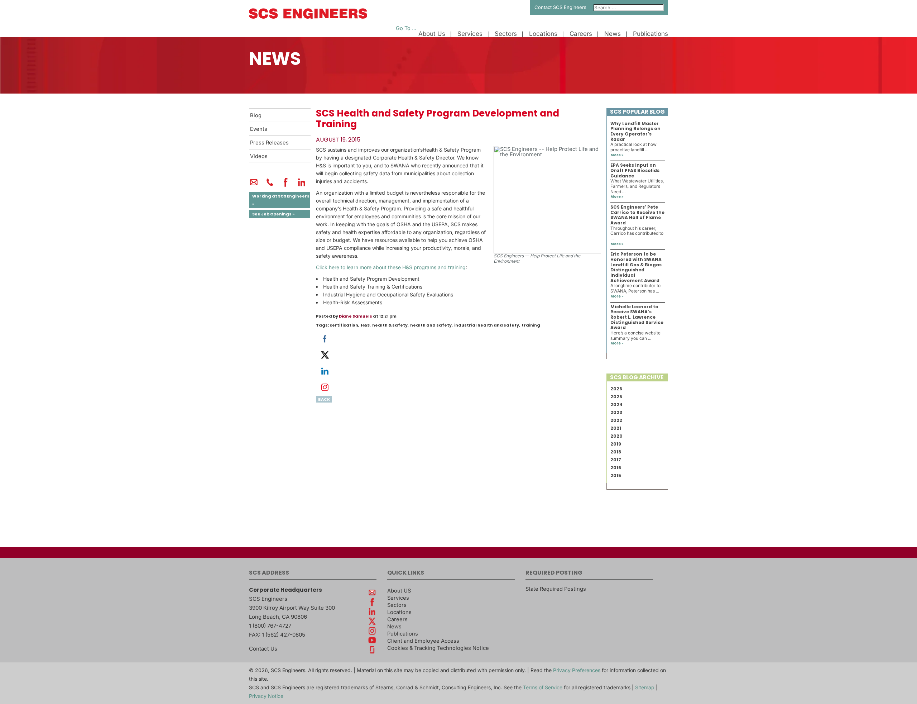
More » (617, 155)
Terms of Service (542, 687)
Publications (650, 34)
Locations (543, 34)
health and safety (431, 325)
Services (469, 34)
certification (344, 325)
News (612, 34)
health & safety (390, 325)
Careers (581, 34)
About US (399, 591)
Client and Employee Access (423, 641)
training (531, 325)
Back (324, 399)
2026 (616, 389)
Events (258, 129)
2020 (616, 436)
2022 (616, 420)
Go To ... (406, 28)
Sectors (506, 34)
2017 (615, 460)
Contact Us (263, 648)
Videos (259, 156)
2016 (615, 468)
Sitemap (644, 687)
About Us (431, 34)
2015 (615, 475)
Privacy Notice (266, 696)
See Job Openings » (273, 214)
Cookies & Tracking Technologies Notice (438, 648)
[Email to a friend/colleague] (254, 185)
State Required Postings (555, 589)
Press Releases (269, 142)
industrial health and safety (486, 325)
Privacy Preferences (576, 670)
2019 (615, 444)
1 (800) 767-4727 (270, 625)
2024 (616, 404)
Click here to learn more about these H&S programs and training (391, 267)
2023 (616, 412)
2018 (615, 452)
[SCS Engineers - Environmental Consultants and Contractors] (308, 17)
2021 (615, 428)
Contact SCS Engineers (560, 7)
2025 (616, 397)
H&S (365, 325)
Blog (255, 115)
